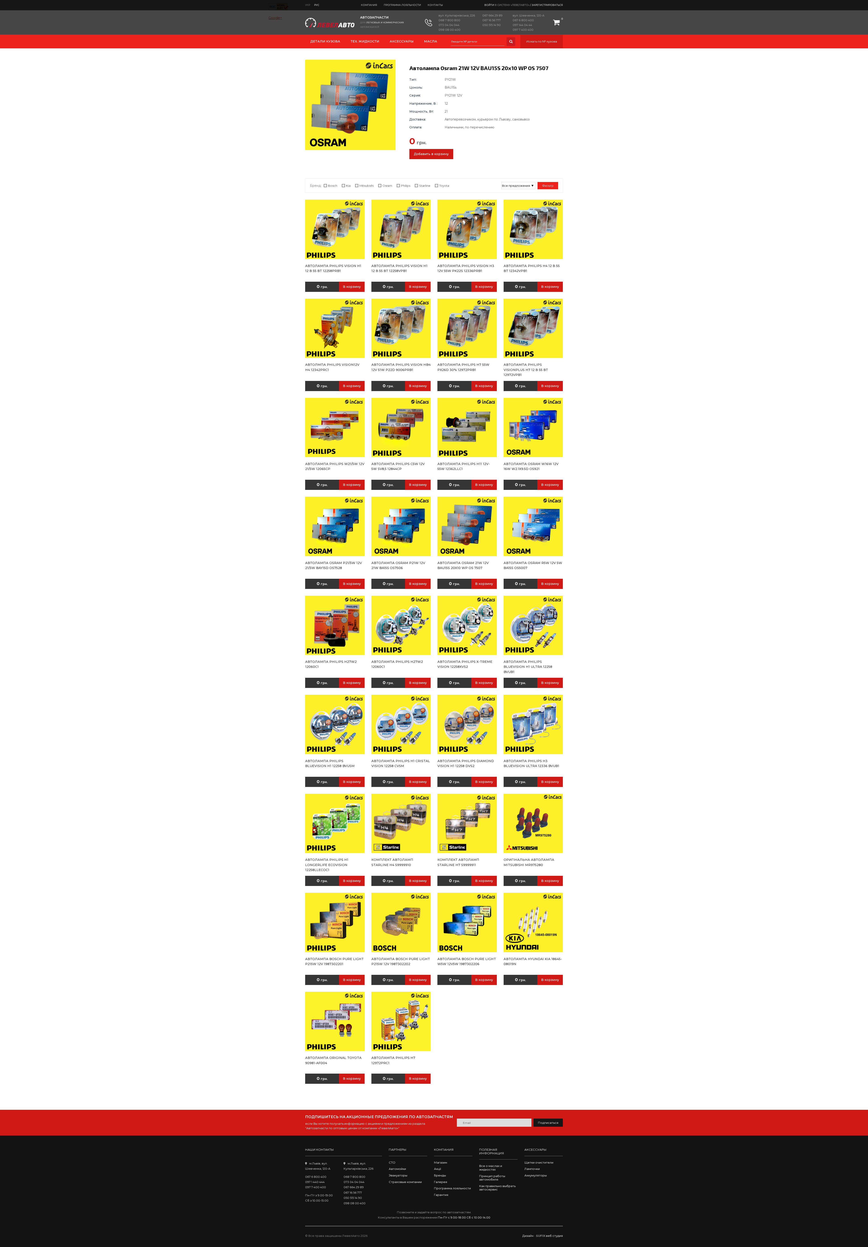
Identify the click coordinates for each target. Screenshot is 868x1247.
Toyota (444, 185)
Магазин (440, 1162)
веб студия (554, 1236)
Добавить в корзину (431, 154)
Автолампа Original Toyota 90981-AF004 (333, 1060)
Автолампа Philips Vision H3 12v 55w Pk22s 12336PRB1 (465, 268)
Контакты (435, 5)
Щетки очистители (538, 1162)
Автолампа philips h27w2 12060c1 (397, 664)
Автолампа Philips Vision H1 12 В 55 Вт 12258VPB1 (399, 268)
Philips (405, 185)
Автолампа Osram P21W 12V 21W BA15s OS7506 (398, 565)
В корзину (352, 287)
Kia (348, 185)
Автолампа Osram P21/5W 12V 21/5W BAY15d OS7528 (333, 565)
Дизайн (527, 1236)
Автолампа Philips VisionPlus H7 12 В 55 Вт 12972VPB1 (526, 370)
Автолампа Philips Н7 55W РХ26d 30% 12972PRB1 (463, 367)
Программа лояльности (402, 5)
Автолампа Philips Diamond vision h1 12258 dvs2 (465, 763)
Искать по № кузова (541, 41)
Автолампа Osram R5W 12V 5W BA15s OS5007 (533, 565)
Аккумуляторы (535, 1175)
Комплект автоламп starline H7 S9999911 (458, 862)
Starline (424, 185)
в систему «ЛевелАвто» (512, 5)
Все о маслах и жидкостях (490, 1167)
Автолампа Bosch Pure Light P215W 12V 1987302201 (334, 961)
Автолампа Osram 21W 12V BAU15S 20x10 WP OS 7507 (463, 565)
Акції (437, 1169)
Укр (307, 5)
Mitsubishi (366, 185)
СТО (392, 1162)
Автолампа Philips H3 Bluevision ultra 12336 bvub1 (531, 763)
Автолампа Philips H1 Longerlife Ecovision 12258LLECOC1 (326, 865)
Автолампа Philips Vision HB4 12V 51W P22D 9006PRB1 (401, 367)
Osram (387, 185)
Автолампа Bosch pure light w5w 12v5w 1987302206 (466, 961)
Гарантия (441, 1195)
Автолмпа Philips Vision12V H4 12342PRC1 (332, 367)
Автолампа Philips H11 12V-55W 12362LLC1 (463, 466)
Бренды (440, 1175)
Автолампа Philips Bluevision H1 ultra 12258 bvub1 (528, 667)
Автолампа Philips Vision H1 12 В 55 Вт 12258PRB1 (333, 268)
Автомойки (397, 1169)
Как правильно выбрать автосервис (497, 1187)
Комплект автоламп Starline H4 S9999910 (392, 862)
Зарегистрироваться (547, 5)
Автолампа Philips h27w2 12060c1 (331, 664)
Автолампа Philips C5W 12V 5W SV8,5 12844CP (398, 466)
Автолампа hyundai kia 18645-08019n (533, 961)
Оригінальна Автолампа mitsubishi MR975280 (529, 862)
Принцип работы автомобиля (492, 1177)
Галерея (440, 1182)
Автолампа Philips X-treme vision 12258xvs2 (464, 664)
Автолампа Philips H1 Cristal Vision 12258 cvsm (400, 763)
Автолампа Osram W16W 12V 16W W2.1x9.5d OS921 (531, 466)
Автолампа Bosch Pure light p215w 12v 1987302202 (400, 961)
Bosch (332, 185)
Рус (316, 5)
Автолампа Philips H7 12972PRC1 (393, 1060)
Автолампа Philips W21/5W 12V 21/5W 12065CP (334, 466)
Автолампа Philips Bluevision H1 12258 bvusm (330, 763)
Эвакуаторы (398, 1175)
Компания (369, 5)
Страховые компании (405, 1182)
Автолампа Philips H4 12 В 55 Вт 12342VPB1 (532, 268)
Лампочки (532, 1169)
